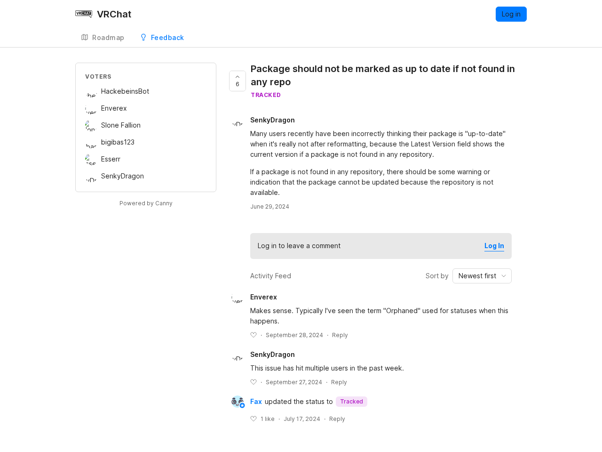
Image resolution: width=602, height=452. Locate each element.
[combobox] (482, 275)
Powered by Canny (146, 203)
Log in (511, 14)
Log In (494, 246)
